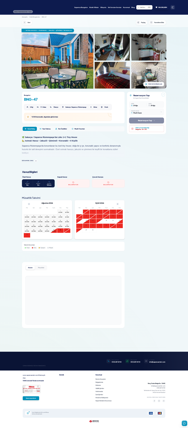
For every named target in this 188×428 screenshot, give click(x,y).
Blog (133, 7)
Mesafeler (41, 267)
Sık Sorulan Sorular (115, 7)
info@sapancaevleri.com (158, 386)
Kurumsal (126, 7)
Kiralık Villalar (94, 7)
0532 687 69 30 (161, 388)
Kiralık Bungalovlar (34, 17)
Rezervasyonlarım (31, 398)
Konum (30, 267)
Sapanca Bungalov (81, 7)
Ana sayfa (24, 17)
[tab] (30, 129)
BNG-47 (44, 17)
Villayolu (103, 7)
